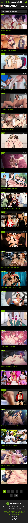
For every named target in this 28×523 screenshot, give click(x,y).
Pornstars (21, 511)
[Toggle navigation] (2, 2)
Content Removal (14, 514)
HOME (5, 511)
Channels (12, 511)
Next (16, 495)
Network (7, 512)
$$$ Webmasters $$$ (18, 512)
